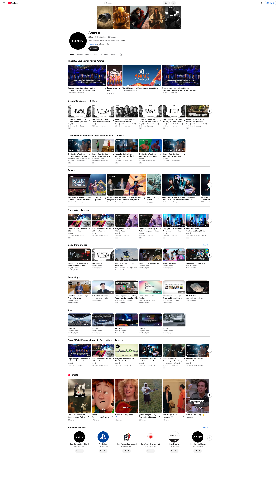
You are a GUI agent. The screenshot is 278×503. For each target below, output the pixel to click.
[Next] (209, 111)
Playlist (76, 268)
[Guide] (4, 3)
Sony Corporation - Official (123, 268)
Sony (116, 158)
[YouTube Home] (12, 3)
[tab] (71, 54)
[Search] (166, 3)
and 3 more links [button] (103, 44)
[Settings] (261, 3)
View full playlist (73, 270)
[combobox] (134, 3)
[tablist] (139, 54)
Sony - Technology (97, 298)
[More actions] (105, 88)
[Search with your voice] (173, 3)
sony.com (93, 44)
